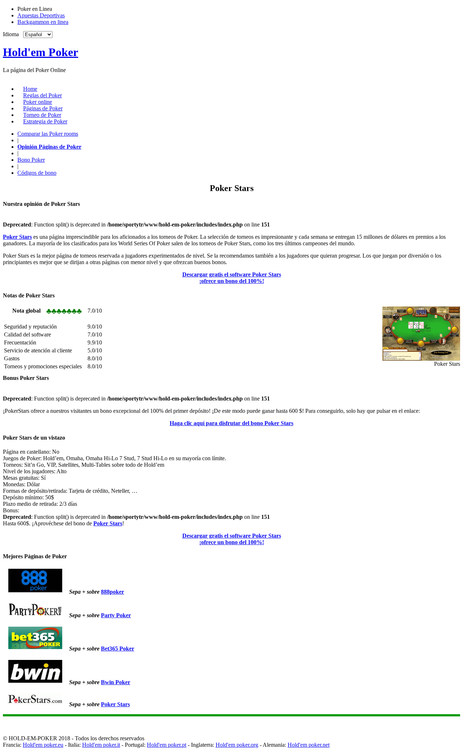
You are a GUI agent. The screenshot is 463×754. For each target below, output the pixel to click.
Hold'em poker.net (309, 745)
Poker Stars (115, 704)
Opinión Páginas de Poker (49, 147)
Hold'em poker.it (101, 745)
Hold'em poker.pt (166, 745)
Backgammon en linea (42, 22)
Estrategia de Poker (45, 121)
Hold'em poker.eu (43, 745)
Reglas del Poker (42, 95)
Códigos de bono (36, 173)
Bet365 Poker (117, 648)
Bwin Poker (115, 682)
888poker (112, 592)
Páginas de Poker (43, 108)
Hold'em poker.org (237, 745)
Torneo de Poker (42, 115)
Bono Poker (31, 160)
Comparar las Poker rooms (47, 134)
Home (30, 89)
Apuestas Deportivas (41, 15)
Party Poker (116, 615)
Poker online (37, 102)
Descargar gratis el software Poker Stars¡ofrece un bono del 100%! (231, 277)
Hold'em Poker (40, 52)
